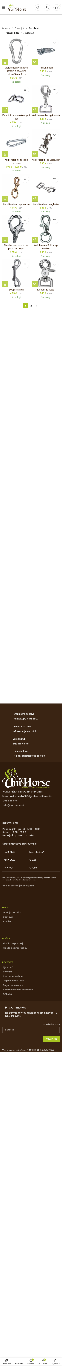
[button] (5, 62)
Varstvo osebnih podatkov (18, 989)
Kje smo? (8, 967)
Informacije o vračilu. (25, 731)
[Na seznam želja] (25, 42)
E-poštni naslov (51, 1024)
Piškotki (7, 994)
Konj (19, 28)
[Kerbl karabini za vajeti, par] (46, 143)
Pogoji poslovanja (13, 985)
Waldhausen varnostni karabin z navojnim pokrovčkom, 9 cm (16, 71)
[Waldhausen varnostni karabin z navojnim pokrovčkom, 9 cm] (16, 51)
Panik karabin (46, 67)
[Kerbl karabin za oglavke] (46, 188)
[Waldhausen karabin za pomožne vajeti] (16, 229)
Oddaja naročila (12, 912)
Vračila (7, 921)
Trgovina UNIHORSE (13, 980)
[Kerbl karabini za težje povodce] (16, 143)
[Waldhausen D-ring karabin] (46, 99)
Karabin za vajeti (45, 289)
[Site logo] (17, 7)
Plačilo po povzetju (13, 943)
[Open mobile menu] (4, 7)
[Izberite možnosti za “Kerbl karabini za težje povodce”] (5, 154)
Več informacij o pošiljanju (18, 885)
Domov (6, 28)
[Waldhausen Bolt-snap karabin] (46, 229)
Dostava (8, 916)
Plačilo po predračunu (15, 947)
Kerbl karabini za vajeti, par (46, 159)
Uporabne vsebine (13, 976)
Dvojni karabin (16, 289)
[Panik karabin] (46, 51)
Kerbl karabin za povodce (16, 204)
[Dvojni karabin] (16, 273)
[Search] (38, 7)
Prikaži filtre (13, 33)
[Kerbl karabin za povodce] (16, 188)
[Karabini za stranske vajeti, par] (16, 99)
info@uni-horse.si (13, 805)
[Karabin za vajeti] (46, 273)
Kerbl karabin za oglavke (46, 204)
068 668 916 (10, 800)
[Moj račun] (47, 7)
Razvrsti (29, 33)
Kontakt (7, 971)
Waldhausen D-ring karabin (46, 115)
